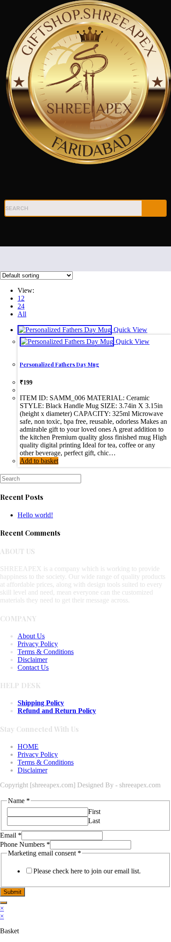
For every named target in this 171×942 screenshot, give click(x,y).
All (22, 314)
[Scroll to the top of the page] (2, 793)
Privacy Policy (38, 644)
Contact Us (33, 667)
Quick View (129, 329)
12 (21, 298)
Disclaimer (32, 659)
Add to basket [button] (39, 460)
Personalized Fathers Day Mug (59, 364)
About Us (31, 636)
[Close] (3, 902)
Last (94, 820)
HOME (28, 746)
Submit (12, 892)
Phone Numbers (25, 844)
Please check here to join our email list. (87, 871)
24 (21, 306)
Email (10, 835)
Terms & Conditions (46, 651)
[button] (85, 233)
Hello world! (35, 515)
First (94, 811)
